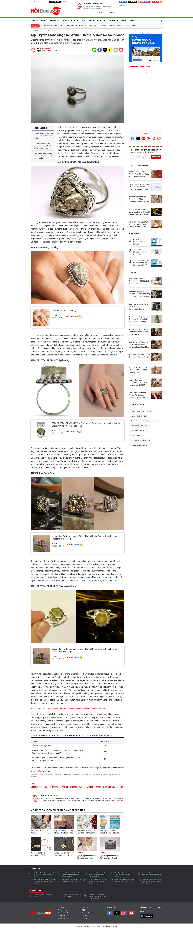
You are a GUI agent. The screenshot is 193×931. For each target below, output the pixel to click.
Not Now (101, 12)
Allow (112, 12)
